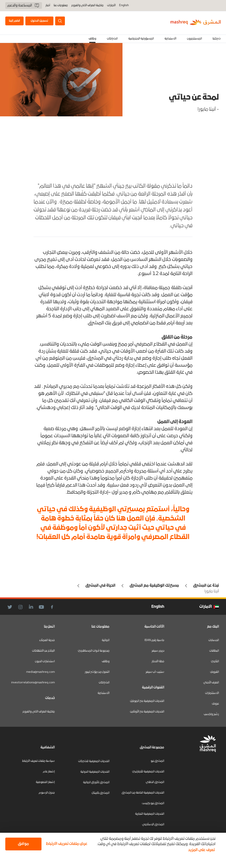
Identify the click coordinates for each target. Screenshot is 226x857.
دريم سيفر (158, 651)
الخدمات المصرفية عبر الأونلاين (147, 712)
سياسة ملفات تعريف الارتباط (38, 761)
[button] (65, 844)
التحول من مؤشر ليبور (97, 672)
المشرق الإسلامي (153, 824)
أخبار (47, 5)
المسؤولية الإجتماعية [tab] (141, 39)
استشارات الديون (45, 661)
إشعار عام (49, 771)
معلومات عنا (61, 5)
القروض (214, 672)
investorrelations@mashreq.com (33, 682)
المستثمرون (194, 39)
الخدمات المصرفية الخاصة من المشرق (143, 793)
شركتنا (217, 39)
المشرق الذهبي (155, 782)
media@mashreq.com (40, 672)
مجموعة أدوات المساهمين (93, 651)
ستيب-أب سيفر (155, 672)
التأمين (215, 661)
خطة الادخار (158, 661)
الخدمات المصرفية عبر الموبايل (147, 701)
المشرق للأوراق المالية (96, 782)
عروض (215, 704)
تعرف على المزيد (201, 850)
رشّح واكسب (211, 714)
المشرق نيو (157, 761)
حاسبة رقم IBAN (154, 640)
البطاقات (214, 651)
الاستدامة (103, 693)
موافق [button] (23, 843)
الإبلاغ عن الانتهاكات (43, 651)
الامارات (111, 5)
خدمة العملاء (47, 640)
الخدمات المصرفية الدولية (94, 772)
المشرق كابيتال (100, 793)
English (124, 5)
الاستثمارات (212, 693)
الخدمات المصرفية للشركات (93, 761)
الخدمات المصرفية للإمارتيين (148, 771)
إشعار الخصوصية (45, 782)
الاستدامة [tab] (170, 39)
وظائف (92, 39)
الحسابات (213, 640)
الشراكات (104, 682)
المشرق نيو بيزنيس (153, 803)
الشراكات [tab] (112, 39)
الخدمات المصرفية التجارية (149, 814)
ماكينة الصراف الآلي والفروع (87, 5)
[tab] (217, 39)
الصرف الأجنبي (211, 682)
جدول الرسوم (47, 793)
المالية (105, 640)
